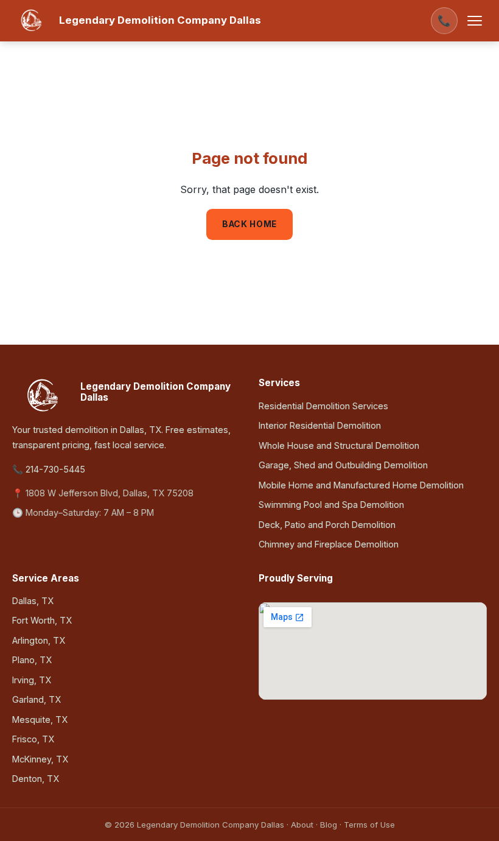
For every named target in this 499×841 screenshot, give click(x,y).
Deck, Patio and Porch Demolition (327, 524)
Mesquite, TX (40, 719)
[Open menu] (474, 20)
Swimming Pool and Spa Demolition (331, 504)
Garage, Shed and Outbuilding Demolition (343, 465)
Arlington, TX (38, 640)
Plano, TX (32, 660)
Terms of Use (369, 824)
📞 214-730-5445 (48, 469)
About (302, 824)
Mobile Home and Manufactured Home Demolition (361, 485)
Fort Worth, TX (42, 620)
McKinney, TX (40, 759)
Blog (328, 824)
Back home (249, 224)
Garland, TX (36, 699)
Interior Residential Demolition (320, 425)
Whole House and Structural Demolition (339, 445)
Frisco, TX (33, 739)
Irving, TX (31, 680)
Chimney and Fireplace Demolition (329, 544)
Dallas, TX (33, 601)
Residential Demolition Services (323, 406)
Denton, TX (35, 778)
